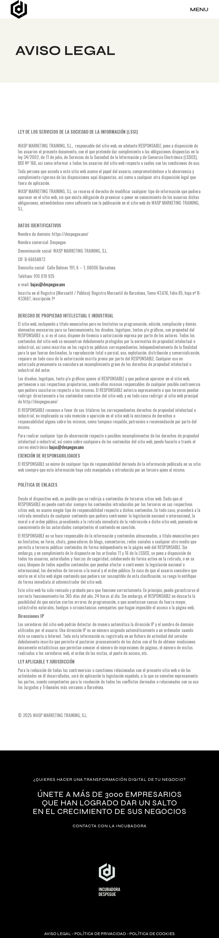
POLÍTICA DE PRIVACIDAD (100, 933)
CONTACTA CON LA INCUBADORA (110, 825)
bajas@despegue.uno (47, 284)
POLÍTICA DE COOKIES (152, 933)
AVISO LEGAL (57, 933)
